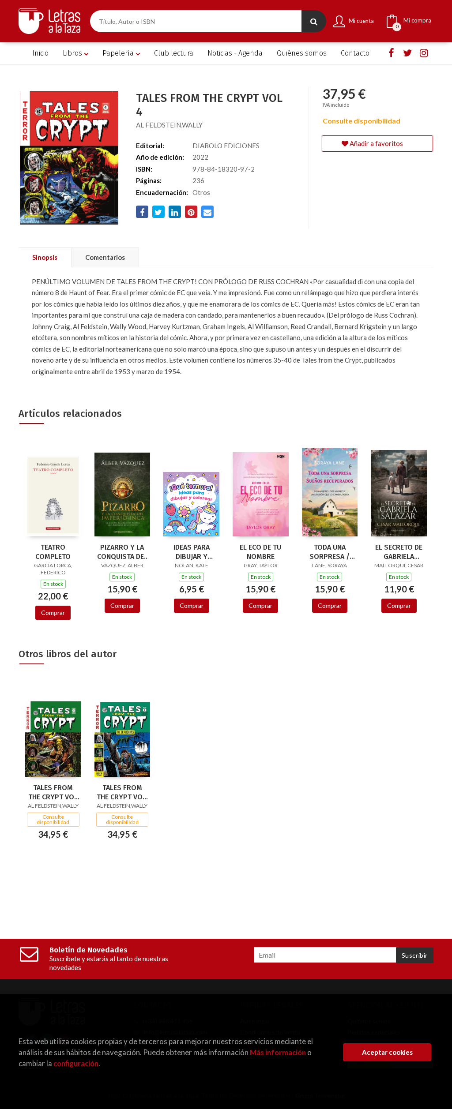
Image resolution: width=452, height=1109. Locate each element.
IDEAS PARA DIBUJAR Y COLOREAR (191, 552)
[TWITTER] (407, 52)
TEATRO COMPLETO (53, 552)
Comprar (53, 612)
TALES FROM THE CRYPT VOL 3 (53, 792)
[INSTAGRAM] (423, 52)
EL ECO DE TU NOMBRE (260, 552)
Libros (73, 53)
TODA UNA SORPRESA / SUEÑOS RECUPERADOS (329, 552)
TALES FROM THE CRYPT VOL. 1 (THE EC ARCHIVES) (122, 792)
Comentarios (105, 257)
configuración (75, 1063)
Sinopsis (44, 257)
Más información (278, 1052)
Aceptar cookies (387, 1052)
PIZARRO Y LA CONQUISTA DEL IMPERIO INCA (122, 552)
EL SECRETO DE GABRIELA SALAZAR (398, 552)
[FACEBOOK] (391, 52)
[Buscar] (313, 21)
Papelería (119, 53)
